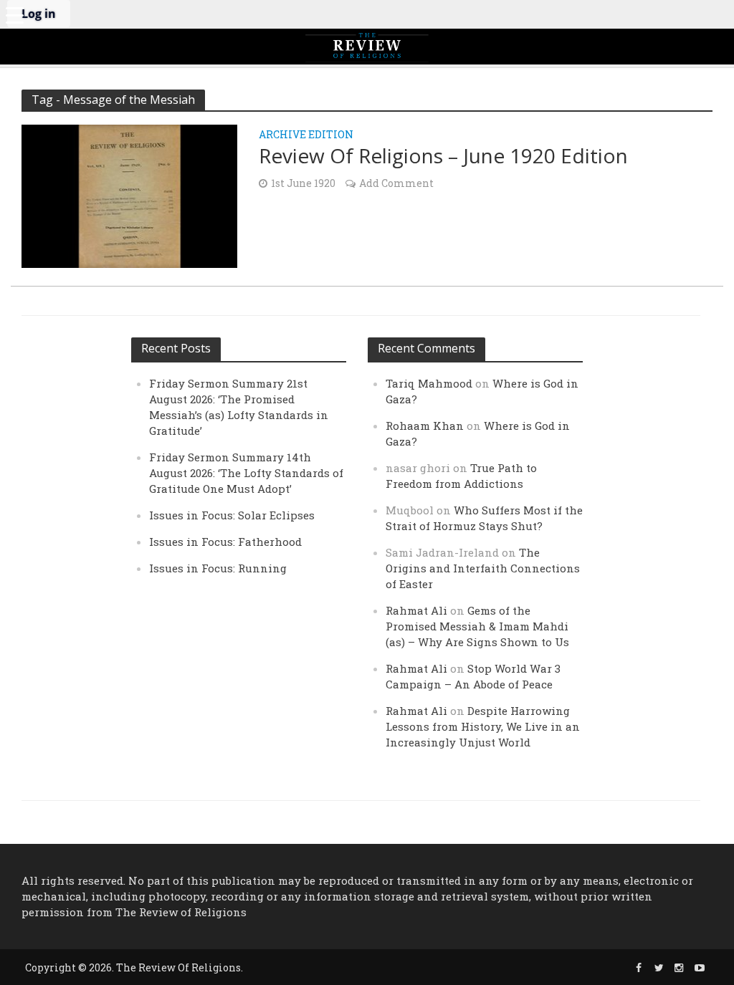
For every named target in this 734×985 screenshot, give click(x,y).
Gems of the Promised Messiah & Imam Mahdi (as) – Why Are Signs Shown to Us (477, 626)
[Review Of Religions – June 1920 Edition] (129, 194)
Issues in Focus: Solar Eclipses (232, 515)
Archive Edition (306, 135)
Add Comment (396, 183)
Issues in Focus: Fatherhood (225, 541)
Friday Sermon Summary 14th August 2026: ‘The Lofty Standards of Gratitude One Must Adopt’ (246, 473)
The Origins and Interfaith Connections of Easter (483, 568)
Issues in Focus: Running (218, 568)
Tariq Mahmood (429, 383)
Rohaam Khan (425, 425)
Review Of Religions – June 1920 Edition (443, 155)
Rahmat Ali (416, 610)
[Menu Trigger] (14, 14)
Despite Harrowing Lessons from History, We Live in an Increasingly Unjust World (483, 726)
